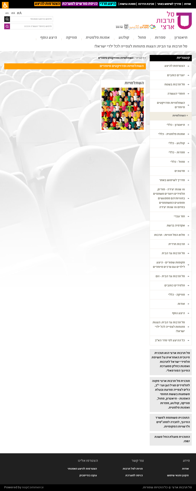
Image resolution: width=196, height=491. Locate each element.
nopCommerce (33, 487)
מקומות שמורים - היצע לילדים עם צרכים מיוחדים (169, 265)
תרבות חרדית (176, 244)
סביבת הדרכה (146, 4)
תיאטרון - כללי (176, 125)
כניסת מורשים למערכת (80, 4)
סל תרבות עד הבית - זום (170, 276)
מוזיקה (71, 38)
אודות (181, 304)
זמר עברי (179, 216)
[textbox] (31, 19)
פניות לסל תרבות (133, 469)
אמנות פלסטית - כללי (171, 134)
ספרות (160, 38)
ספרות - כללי (177, 152)
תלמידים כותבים (174, 286)
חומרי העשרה (176, 94)
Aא (7, 13)
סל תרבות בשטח (174, 85)
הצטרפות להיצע (47, 4)
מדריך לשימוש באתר (169, 4)
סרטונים (180, 171)
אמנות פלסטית (98, 38)
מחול (142, 38)
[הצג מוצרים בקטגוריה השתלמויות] (123, 109)
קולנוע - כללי (176, 143)
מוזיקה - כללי (176, 295)
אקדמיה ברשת (176, 226)
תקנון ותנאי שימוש (178, 475)
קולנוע (123, 38)
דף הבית (141, 58)
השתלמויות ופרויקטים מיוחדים (171, 105)
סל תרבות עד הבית (173, 253)
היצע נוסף (48, 38)
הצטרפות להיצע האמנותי (82, 469)
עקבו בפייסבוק (88, 475)
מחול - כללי (178, 162)
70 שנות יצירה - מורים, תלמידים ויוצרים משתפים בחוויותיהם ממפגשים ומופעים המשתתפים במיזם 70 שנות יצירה (169, 198)
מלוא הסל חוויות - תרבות (169, 235)
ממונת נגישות (128, 4)
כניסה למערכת (134, 475)
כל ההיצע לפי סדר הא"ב (170, 340)
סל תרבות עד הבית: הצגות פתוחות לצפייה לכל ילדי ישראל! (141, 46)
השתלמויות (134, 83)
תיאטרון (180, 38)
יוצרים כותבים (176, 75)
